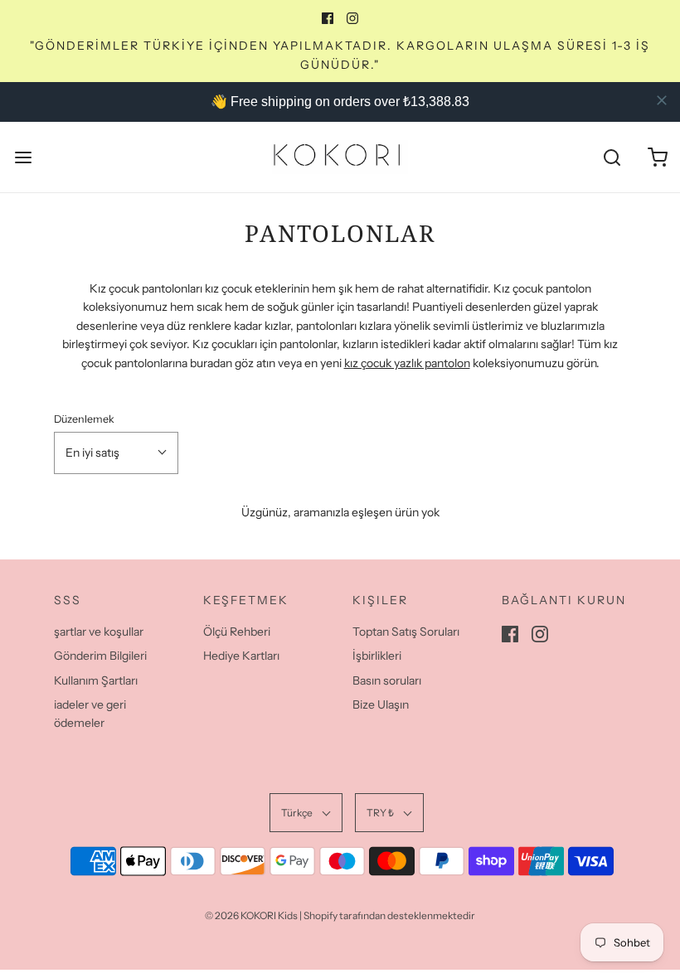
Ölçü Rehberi (236, 631)
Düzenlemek (84, 419)
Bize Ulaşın (380, 704)
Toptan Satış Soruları (405, 631)
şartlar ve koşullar (98, 631)
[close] (662, 100)
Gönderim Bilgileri (100, 655)
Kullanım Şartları (96, 680)
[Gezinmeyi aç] (23, 157)
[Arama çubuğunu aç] (611, 157)
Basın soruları (386, 680)
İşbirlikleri (376, 655)
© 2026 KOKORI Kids (251, 915)
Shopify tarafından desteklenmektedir (389, 915)
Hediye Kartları (241, 655)
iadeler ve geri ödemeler (90, 713)
